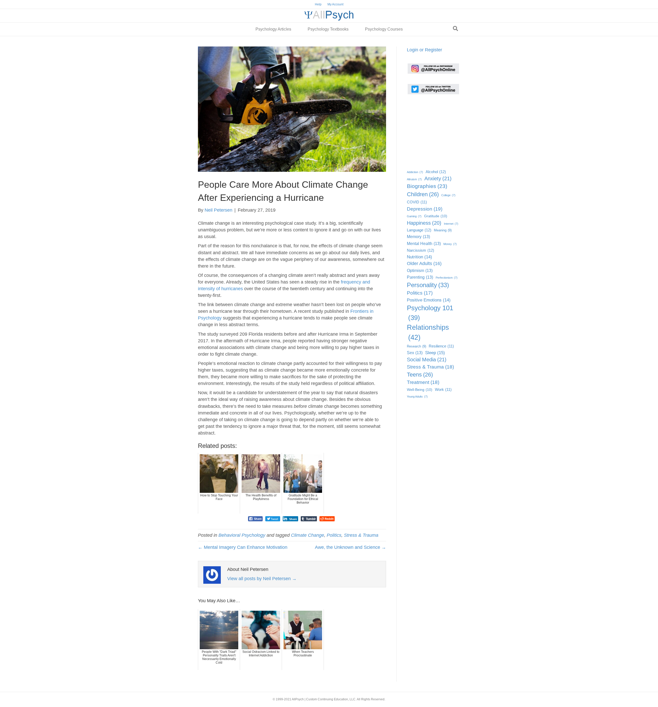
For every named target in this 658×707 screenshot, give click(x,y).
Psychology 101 (430, 313)
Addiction (415, 172)
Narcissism (420, 250)
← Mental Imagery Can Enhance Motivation (242, 547)
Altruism (414, 179)
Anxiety (438, 178)
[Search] (455, 28)
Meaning (443, 230)
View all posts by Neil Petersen (262, 578)
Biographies (427, 186)
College (448, 195)
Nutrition (419, 256)
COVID (417, 202)
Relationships (428, 332)
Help (318, 4)
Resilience (441, 346)
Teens (420, 374)
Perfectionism (447, 277)
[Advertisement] (432, 130)
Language (419, 230)
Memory (418, 236)
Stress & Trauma (361, 535)
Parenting (420, 277)
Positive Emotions (429, 300)
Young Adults (417, 396)
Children (423, 194)
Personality (428, 284)
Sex (415, 352)
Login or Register (424, 49)
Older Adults (424, 263)
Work (443, 390)
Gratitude (435, 216)
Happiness (424, 223)
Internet (451, 223)
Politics (334, 535)
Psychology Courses (384, 29)
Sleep (435, 352)
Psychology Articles (273, 29)
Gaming (414, 216)
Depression (424, 209)
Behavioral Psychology (241, 535)
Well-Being (419, 390)
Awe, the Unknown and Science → (350, 547)
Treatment (423, 382)
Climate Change (307, 535)
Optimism (420, 270)
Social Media (426, 359)
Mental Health (424, 243)
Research (416, 346)
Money (450, 244)
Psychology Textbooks (328, 29)
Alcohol (436, 171)
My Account (335, 4)
